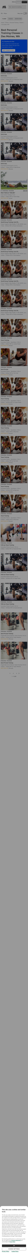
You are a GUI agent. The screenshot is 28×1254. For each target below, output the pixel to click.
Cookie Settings (14, 1249)
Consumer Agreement (16, 1240)
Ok (14, 1245)
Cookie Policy (15, 1251)
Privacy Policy (12, 1241)
